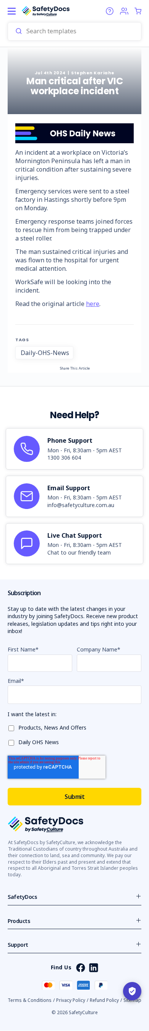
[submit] (18, 31)
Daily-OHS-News (45, 353)
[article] (74, 449)
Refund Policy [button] (104, 1000)
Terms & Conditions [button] (30, 1000)
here (92, 303)
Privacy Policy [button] (70, 1000)
